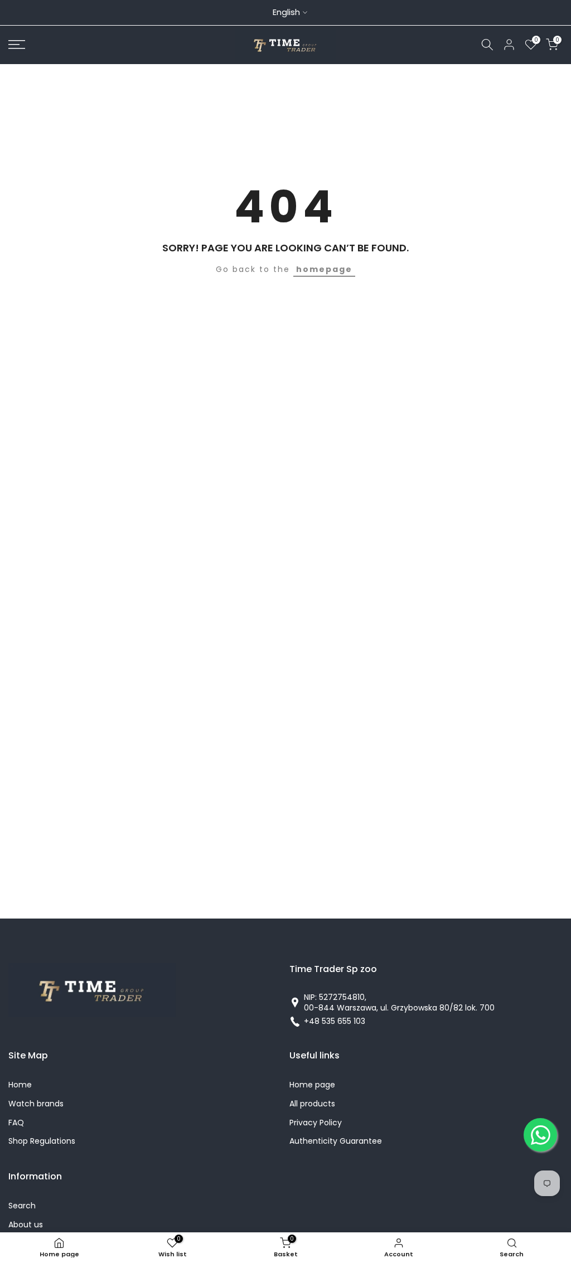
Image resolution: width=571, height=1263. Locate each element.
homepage (324, 269)
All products (312, 1104)
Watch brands (36, 1104)
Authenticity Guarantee (335, 1141)
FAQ (16, 1123)
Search (22, 1206)
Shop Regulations (41, 1141)
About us (25, 1225)
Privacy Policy (315, 1123)
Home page (312, 1085)
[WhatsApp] (540, 1135)
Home (20, 1085)
